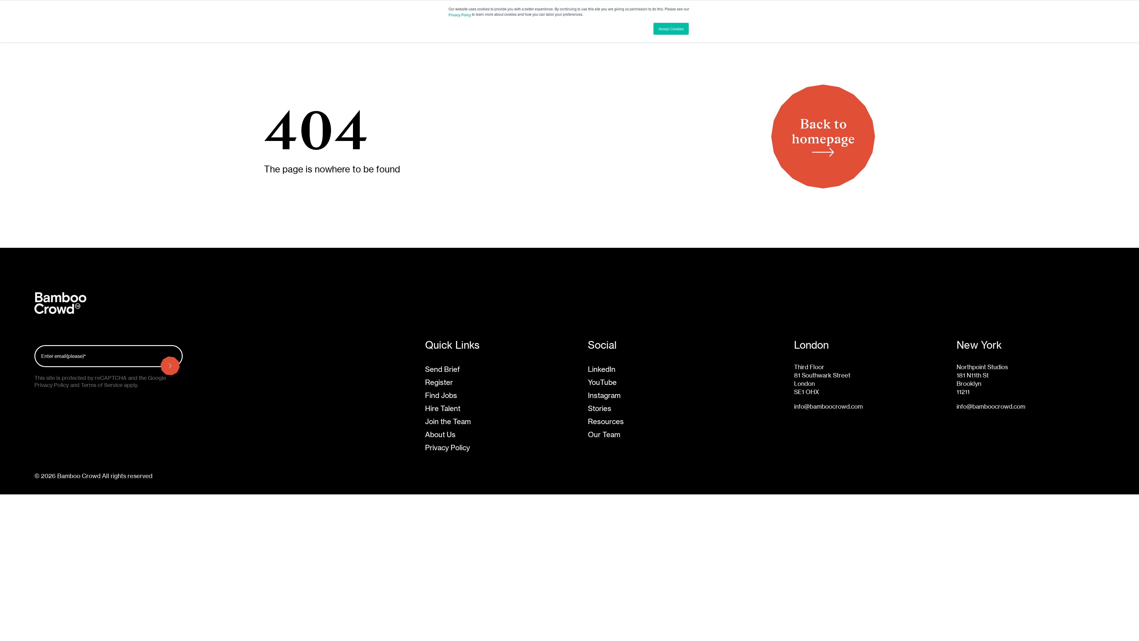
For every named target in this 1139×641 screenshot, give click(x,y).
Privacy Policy (459, 14)
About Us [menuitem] (440, 434)
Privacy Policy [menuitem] (447, 447)
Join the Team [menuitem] (448, 421)
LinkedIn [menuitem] (601, 369)
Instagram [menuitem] (604, 395)
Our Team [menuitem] (604, 434)
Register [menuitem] (439, 382)
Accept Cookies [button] (671, 28)
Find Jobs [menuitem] (441, 395)
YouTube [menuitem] (602, 382)
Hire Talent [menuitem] (442, 408)
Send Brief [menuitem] (442, 369)
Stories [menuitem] (599, 408)
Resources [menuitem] (606, 421)
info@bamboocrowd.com (828, 406)
